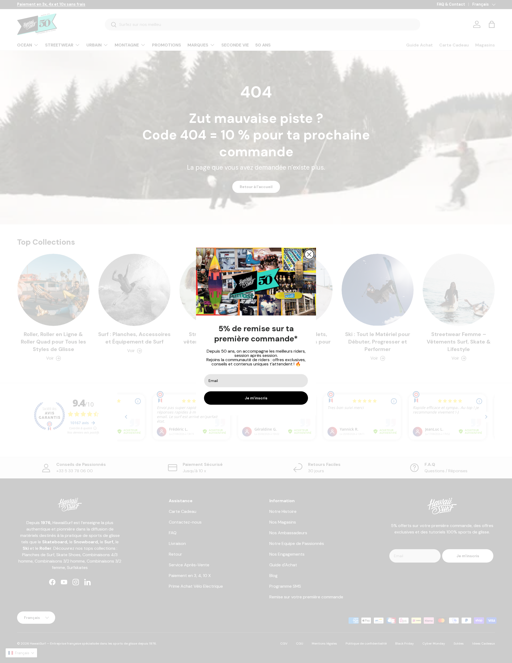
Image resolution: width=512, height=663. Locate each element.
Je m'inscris (256, 398)
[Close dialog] (309, 254)
